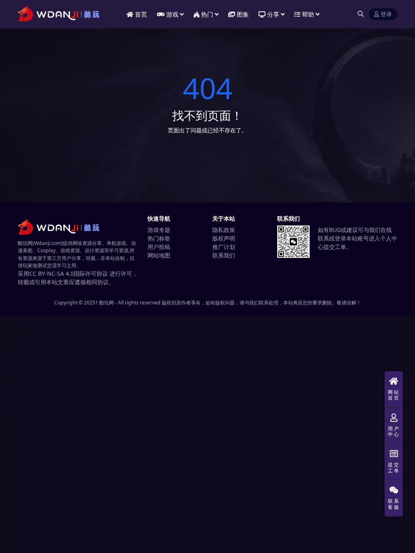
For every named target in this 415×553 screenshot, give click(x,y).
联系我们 (223, 255)
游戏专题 (159, 230)
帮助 (308, 14)
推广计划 (223, 247)
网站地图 (159, 255)
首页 (141, 14)
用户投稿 (159, 247)
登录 (386, 14)
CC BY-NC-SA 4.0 (51, 273)
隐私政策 (223, 230)
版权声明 (223, 238)
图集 (243, 14)
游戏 (172, 14)
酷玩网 (106, 302)
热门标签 (159, 238)
